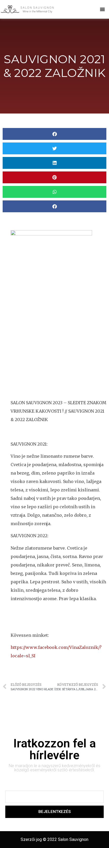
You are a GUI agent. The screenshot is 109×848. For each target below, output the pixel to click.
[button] (102, 9)
